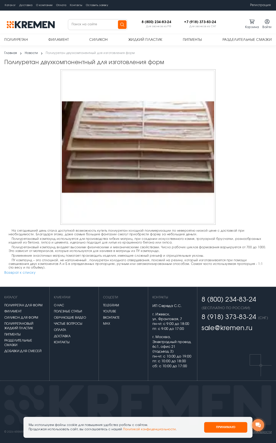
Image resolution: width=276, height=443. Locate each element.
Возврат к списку (20, 272)
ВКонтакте (111, 317)
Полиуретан (16, 39)
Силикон (98, 39)
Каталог (10, 5)
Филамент (58, 39)
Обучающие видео (70, 317)
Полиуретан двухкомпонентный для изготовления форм (90, 53)
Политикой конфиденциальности (149, 429)
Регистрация (260, 5)
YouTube (109, 311)
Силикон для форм (21, 317)
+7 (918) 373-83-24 (200, 22)
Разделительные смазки (247, 39)
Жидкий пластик (145, 39)
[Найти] (122, 24)
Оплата (61, 5)
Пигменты (192, 39)
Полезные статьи (68, 311)
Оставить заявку (97, 5)
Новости (31, 53)
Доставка (26, 5)
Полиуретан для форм (23, 305)
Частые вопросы (68, 323)
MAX (106, 323)
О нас (59, 305)
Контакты (76, 5)
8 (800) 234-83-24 (156, 22)
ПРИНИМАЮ (225, 427)
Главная (10, 53)
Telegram (111, 305)
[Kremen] (31, 24)
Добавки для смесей (22, 351)
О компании (44, 5)
